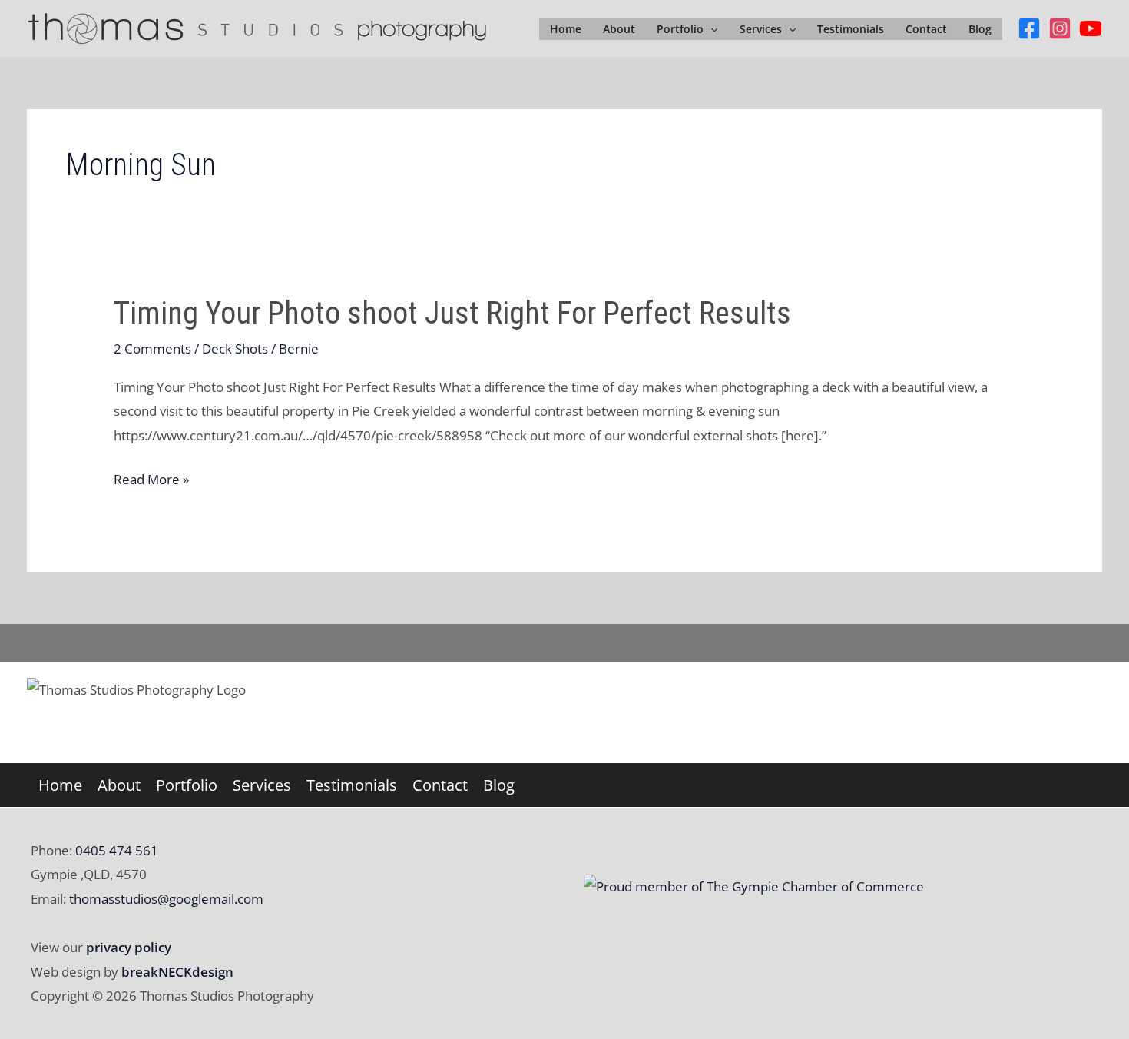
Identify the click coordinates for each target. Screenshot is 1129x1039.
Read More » (151, 481)
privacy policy (128, 947)
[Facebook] (1029, 28)
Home (565, 29)
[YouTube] (1090, 28)
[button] (710, 29)
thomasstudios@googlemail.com (166, 899)
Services (761, 29)
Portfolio (680, 29)
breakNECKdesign (177, 972)
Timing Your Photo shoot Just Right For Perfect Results (452, 313)
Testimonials (850, 29)
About (619, 29)
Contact (926, 29)
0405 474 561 (115, 850)
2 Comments (152, 348)
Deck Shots (235, 348)
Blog (980, 29)
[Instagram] (1059, 28)
